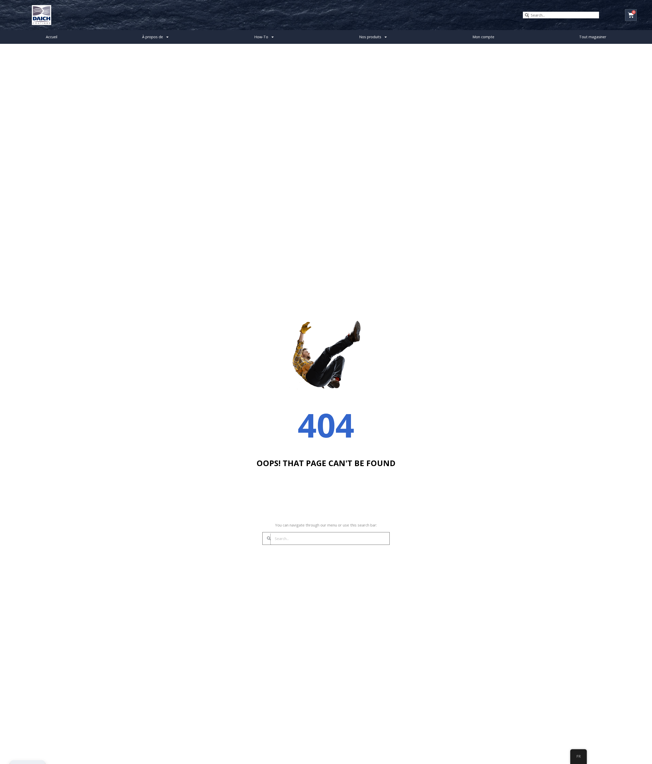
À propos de (152, 36)
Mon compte (483, 36)
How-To (261, 36)
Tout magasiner (592, 36)
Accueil (51, 36)
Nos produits (370, 36)
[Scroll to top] (640, 755)
